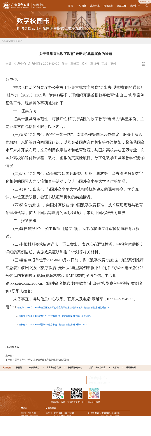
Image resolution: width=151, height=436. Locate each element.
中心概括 (81, 5)
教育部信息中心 (75, 367)
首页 (70, 5)
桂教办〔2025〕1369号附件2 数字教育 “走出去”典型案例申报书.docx (53, 324)
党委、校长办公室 (97, 367)
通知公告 (19, 41)
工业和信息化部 (54, 367)
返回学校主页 (145, 2)
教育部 (19, 367)
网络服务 (108, 5)
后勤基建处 (131, 367)
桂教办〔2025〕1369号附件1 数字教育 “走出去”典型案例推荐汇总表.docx (55, 316)
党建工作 (122, 5)
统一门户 (135, 5)
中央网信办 (34, 367)
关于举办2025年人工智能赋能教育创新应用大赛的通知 (42, 359)
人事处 (116, 367)
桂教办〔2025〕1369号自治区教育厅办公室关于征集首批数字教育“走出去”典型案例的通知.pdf (63, 307)
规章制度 (95, 5)
